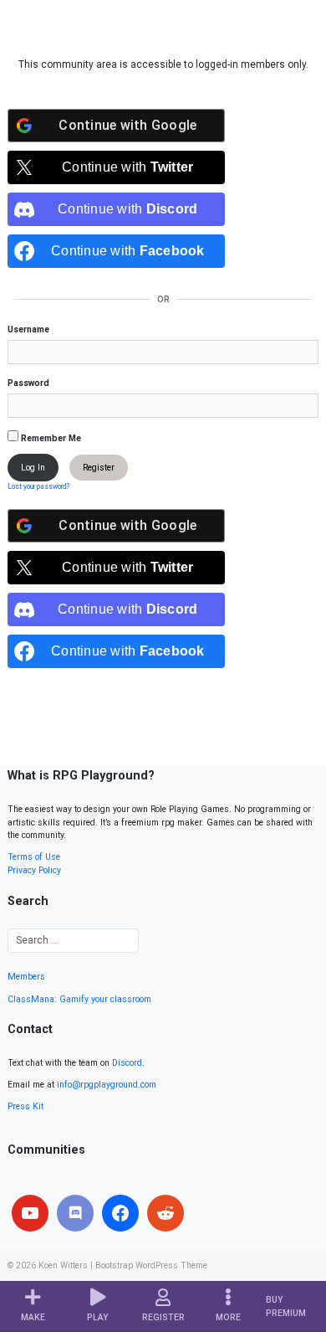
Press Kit (25, 1106)
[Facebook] (120, 1213)
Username (28, 329)
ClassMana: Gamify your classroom (79, 999)
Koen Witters (63, 1265)
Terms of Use (34, 856)
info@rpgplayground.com (106, 1084)
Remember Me (49, 438)
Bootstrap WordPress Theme (151, 1265)
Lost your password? (38, 486)
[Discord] (75, 1213)
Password (28, 383)
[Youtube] (30, 1213)
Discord (127, 1062)
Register (99, 467)
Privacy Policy (34, 870)
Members (26, 976)
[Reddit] (165, 1213)
